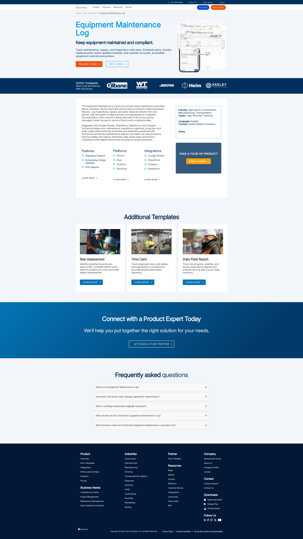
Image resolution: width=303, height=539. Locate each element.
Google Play (212, 504)
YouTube (219, 520)
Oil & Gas (129, 472)
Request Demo (88, 64)
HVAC (127, 489)
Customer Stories (175, 488)
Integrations (85, 467)
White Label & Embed (89, 472)
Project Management (89, 497)
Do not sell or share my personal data (208, 531)
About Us (193, 2)
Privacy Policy (167, 531)
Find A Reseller (174, 458)
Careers (207, 472)
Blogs (170, 470)
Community (173, 497)
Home (78, 13)
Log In (222, 2)
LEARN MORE (88, 178)
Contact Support (211, 483)
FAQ (170, 505)
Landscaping (130, 494)
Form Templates (90, 13)
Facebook (208, 520)
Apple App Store (214, 499)
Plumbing (129, 498)
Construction (130, 458)
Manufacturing (131, 467)
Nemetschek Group (212, 458)
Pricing (128, 7)
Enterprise (129, 480)
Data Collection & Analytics (92, 505)
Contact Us (209, 488)
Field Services (131, 463)
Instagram (211, 520)
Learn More (90, 282)
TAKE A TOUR (197, 161)
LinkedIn (205, 520)
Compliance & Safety (89, 492)
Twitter (215, 520)
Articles (171, 479)
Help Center (208, 2)
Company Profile (211, 467)
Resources (118, 7)
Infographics (173, 492)
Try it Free (116, 64)
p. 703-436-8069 (175, 2)
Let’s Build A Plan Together (151, 344)
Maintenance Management (92, 501)
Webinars (172, 483)
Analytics (84, 476)
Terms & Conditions (183, 531)
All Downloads (213, 508)
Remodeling (130, 502)
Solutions (107, 7)
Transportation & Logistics (136, 476)
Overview (84, 458)
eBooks (171, 475)
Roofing (128, 507)
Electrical (129, 485)
